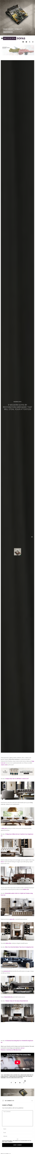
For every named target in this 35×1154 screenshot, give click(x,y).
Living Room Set (5, 1074)
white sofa (20, 1075)
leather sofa (16, 1072)
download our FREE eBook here (14, 1047)
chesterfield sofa (8, 1072)
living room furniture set (26, 1072)
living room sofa (13, 1074)
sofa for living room (11, 1075)
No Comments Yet (9, 1098)
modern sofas (21, 1074)
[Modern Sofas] (14, 38)
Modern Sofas (17, 401)
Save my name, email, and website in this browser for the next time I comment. (16, 1139)
